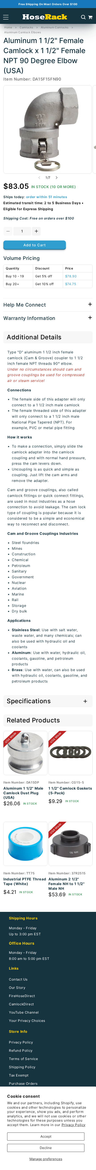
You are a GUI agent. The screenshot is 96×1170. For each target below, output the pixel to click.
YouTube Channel (24, 1012)
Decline (46, 1148)
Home (8, 27)
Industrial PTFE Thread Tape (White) (24, 881)
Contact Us (18, 979)
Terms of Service (23, 1059)
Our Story (17, 987)
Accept (45, 1136)
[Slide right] (57, 177)
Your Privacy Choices (27, 1021)
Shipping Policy (22, 1067)
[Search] (83, 17)
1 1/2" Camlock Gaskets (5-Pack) (70, 790)
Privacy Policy (74, 1125)
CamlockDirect (21, 1004)
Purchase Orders (23, 1083)
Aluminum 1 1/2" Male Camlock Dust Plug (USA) (23, 793)
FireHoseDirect (22, 996)
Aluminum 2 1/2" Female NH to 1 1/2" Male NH (66, 884)
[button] (5, 17)
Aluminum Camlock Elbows (22, 32)
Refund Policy (21, 1050)
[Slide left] (39, 177)
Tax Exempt (19, 1075)
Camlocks (26, 27)
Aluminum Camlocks (55, 27)
